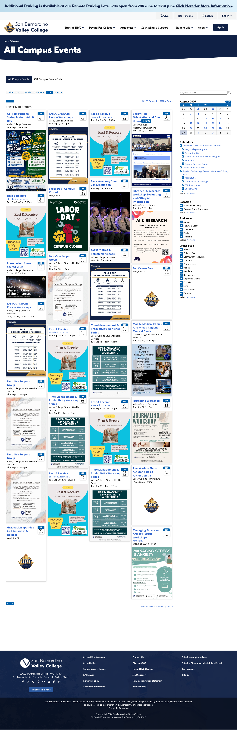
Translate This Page (41, 690)
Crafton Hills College (38, 674)
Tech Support (188, 669)
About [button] (202, 27)
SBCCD (23, 674)
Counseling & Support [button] (154, 27)
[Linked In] (49, 681)
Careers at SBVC (91, 681)
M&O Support (139, 675)
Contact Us (138, 657)
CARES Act (88, 675)
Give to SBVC (139, 663)
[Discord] (59, 681)
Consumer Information (94, 686)
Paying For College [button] (100, 27)
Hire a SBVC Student (143, 669)
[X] (28, 681)
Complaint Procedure (118, 708)
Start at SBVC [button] (73, 27)
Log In (226, 15)
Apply (220, 27)
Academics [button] (126, 27)
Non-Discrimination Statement (147, 681)
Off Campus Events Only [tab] (48, 79)
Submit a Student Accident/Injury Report (202, 663)
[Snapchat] (38, 681)
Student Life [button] (183, 27)
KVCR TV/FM (56, 674)
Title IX (185, 675)
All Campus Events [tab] (18, 79)
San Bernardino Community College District (49, 677)
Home (6, 41)
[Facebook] (23, 681)
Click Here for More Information (204, 6)
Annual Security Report (94, 669)
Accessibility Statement (94, 657)
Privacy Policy (139, 686)
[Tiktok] (54, 681)
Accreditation (89, 663)
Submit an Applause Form (194, 657)
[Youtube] (43, 681)
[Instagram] (33, 681)
